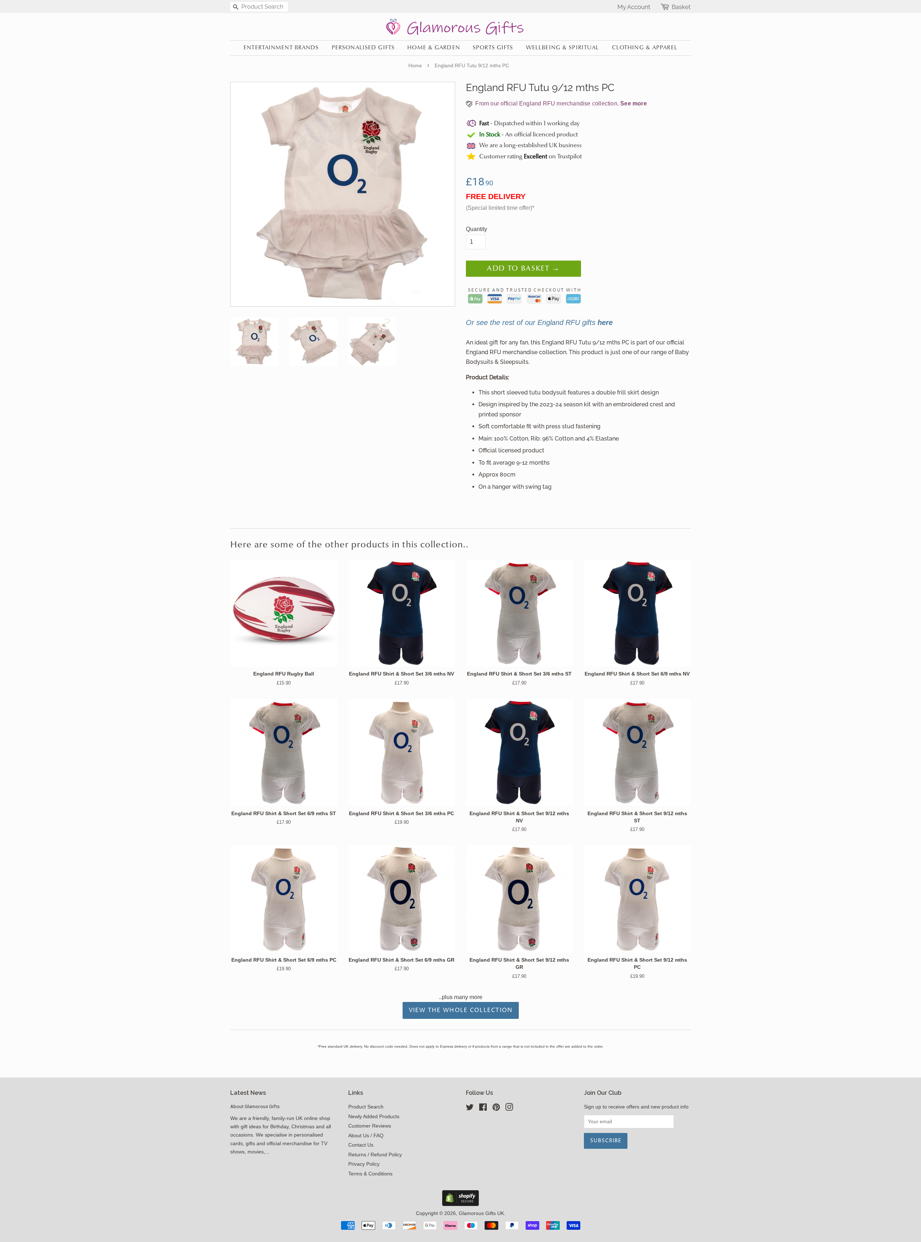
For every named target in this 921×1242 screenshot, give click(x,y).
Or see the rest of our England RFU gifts (539, 322)
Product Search (366, 1107)
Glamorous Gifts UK (481, 1213)
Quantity (476, 229)
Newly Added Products (373, 1116)
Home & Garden (433, 48)
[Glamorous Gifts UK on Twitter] (470, 1108)
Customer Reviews (369, 1126)
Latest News (248, 1092)
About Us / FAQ (366, 1135)
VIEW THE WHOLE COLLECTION (461, 1010)
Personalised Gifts (363, 48)
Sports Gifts (493, 48)
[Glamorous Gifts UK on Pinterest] (496, 1108)
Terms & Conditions (370, 1173)
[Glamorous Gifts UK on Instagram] (509, 1108)
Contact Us (360, 1145)
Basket (681, 7)
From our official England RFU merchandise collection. (560, 103)
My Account (633, 6)
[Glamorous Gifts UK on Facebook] (483, 1108)
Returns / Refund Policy (375, 1154)
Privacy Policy (364, 1164)
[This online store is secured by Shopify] (460, 1204)
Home (415, 65)
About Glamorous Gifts (255, 1106)
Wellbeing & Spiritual (562, 48)
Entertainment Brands (281, 48)
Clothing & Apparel (644, 48)
